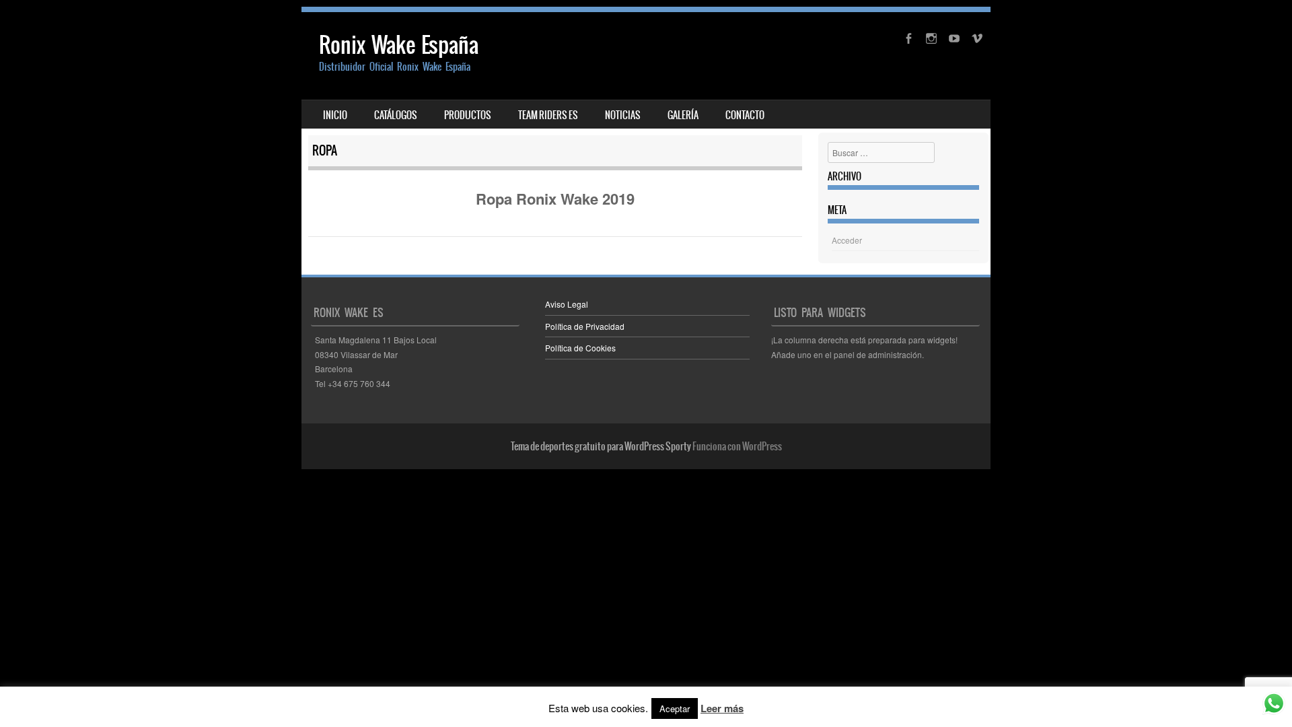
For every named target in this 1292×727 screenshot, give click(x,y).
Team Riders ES (548, 115)
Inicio (335, 115)
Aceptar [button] (674, 708)
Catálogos (395, 115)
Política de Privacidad (584, 326)
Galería (683, 115)
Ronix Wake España (398, 44)
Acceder (847, 240)
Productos (467, 115)
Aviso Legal (566, 304)
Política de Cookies (580, 347)
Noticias (623, 115)
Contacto (744, 115)
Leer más (722, 708)
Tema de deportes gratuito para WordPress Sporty (601, 446)
